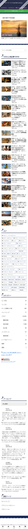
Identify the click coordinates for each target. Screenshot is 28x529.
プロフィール (5, 509)
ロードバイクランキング (7, 361)
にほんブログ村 (5, 355)
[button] (25, 50)
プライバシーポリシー (8, 505)
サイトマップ (5, 501)
